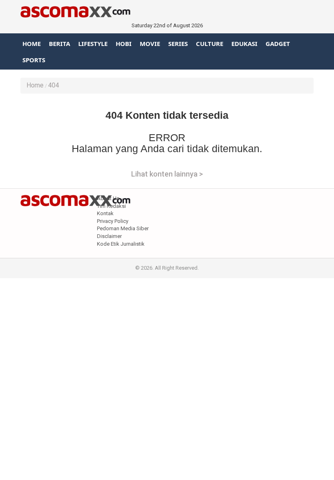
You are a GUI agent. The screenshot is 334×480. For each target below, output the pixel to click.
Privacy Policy (112, 221)
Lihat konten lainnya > (167, 174)
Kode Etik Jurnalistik (121, 244)
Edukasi (244, 43)
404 (53, 85)
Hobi (124, 43)
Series (178, 43)
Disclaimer (109, 236)
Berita (59, 43)
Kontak (105, 213)
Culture (209, 43)
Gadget (278, 43)
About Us (108, 198)
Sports (33, 60)
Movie (150, 43)
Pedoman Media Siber (123, 228)
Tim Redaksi (111, 206)
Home (31, 43)
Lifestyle (93, 43)
